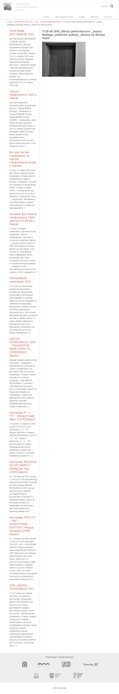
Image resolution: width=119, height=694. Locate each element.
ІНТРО (46, 17)
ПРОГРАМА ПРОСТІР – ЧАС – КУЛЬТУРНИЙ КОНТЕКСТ (38, 22)
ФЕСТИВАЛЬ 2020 (64, 17)
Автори (95, 17)
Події (82, 17)
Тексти (108, 17)
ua (102, 6)
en (106, 6)
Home (9, 22)
